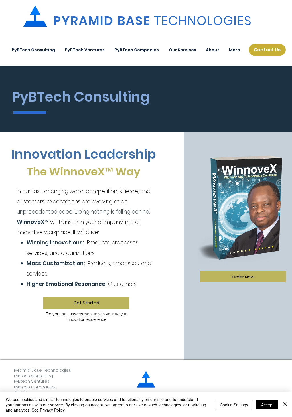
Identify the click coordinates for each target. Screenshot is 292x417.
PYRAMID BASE (152, 20)
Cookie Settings (234, 405)
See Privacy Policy (48, 410)
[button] (182, 50)
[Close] (285, 404)
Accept (267, 405)
